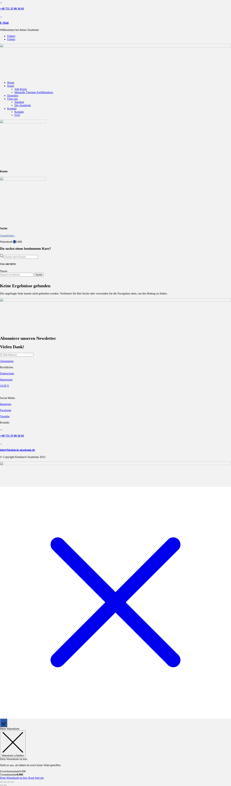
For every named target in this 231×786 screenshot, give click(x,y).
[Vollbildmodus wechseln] (5, 782)
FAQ (17, 115)
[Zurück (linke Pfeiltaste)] (1, 785)
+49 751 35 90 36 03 (12, 8)
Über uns (12, 98)
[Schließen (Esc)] (12, 782)
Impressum (6, 379)
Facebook (5, 410)
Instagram (5, 404)
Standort (19, 102)
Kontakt (11, 108)
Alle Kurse (20, 89)
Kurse (10, 85)
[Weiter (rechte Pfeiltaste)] (5, 785)
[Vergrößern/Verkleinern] (1, 782)
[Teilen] (8, 782)
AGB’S (4, 385)
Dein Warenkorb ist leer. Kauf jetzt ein (22, 777)
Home (10, 82)
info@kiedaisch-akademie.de (17, 449)
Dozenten (12, 95)
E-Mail (4, 22)
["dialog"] (115, 753)
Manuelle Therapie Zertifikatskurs (33, 92)
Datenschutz (7, 373)
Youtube (5, 416)
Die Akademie (22, 105)
